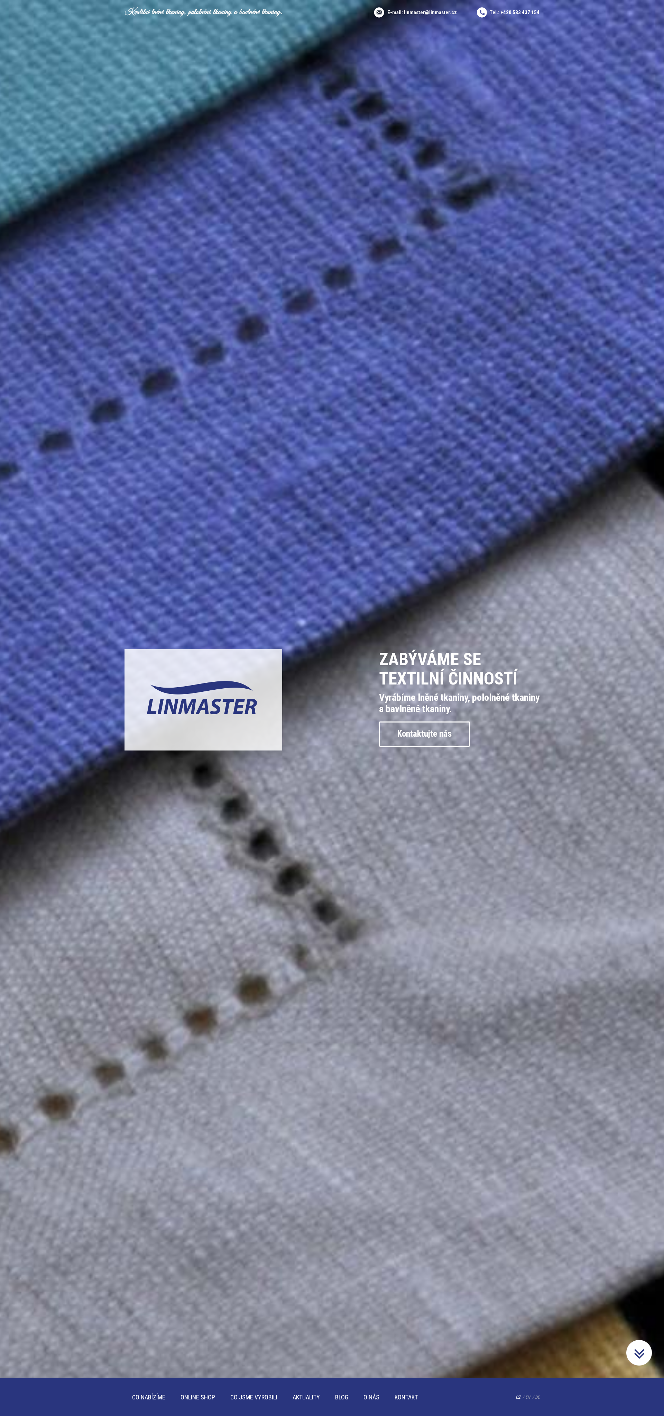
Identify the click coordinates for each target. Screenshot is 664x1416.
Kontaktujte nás (424, 734)
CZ (518, 1397)
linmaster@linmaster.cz (430, 12)
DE (537, 1397)
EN (527, 1397)
